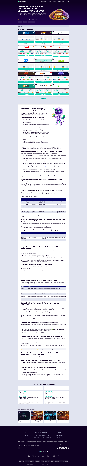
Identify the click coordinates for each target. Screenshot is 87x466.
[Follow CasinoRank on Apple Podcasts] (68, 448)
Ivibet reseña (61, 43)
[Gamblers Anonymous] (54, 456)
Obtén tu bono (26, 41)
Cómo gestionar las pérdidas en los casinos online (42, 437)
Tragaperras (26, 435)
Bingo (26, 430)
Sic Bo (26, 433)
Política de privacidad (59, 437)
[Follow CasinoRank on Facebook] (57, 448)
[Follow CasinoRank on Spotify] (66, 448)
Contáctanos (60, 432)
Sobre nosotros (59, 430)
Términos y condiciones (29, 464)
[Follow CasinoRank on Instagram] (60, 448)
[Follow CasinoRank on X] (62, 448)
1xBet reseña (26, 43)
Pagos (59, 1)
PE (18, 447)
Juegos (50, 1)
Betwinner (22, 201)
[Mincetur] (29, 456)
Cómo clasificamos (59, 435)
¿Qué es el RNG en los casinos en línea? (42, 435)
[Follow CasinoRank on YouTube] (64, 448)
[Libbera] (48, 456)
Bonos (54, 1)
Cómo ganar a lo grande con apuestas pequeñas (42, 433)
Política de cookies (45, 464)
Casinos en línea (43, 1)
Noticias (68, 1)
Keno (26, 432)
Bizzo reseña (43, 43)
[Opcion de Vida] (35, 456)
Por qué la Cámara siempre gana (42, 430)
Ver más (43, 98)
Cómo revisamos (60, 433)
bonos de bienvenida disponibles (48, 166)
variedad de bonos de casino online (46, 283)
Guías (63, 1)
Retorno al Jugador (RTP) (41, 306)
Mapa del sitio (59, 464)
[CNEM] (43, 456)
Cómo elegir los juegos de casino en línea (42, 432)
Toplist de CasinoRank (38, 145)
